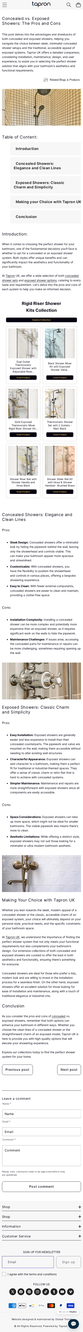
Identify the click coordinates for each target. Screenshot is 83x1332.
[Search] (68, 4)
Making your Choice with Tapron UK (48, 202)
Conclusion (26, 217)
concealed (58, 1016)
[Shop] (4, 4)
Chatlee (73, 1312)
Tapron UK (13, 937)
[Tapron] (41, 5)
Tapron (10, 275)
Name (6, 1103)
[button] (78, 4)
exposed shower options (40, 280)
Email (6, 1121)
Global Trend (63, 1319)
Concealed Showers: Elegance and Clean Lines (37, 165)
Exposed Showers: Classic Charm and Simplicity (39, 185)
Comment (9, 1139)
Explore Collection (41, 320)
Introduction (27, 149)
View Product (23, 377)
